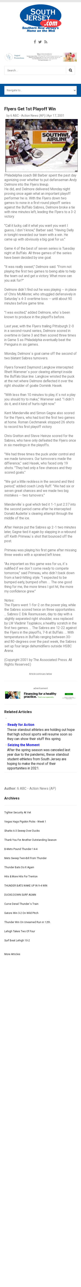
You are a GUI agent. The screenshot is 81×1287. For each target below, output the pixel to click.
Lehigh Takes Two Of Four (19, 931)
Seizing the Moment (24, 745)
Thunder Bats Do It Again (19, 867)
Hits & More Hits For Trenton (21, 876)
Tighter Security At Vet (17, 812)
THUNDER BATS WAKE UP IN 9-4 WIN (25, 885)
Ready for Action (21, 725)
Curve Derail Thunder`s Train (21, 903)
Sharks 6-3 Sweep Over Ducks (22, 830)
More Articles (12, 954)
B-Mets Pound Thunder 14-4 (20, 849)
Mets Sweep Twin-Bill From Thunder (25, 858)
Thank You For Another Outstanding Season (30, 839)
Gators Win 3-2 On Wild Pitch (21, 913)
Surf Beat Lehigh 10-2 (17, 940)
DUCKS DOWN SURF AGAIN (20, 894)
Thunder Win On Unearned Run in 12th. (27, 922)
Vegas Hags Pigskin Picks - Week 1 (25, 821)
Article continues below (40, 674)
